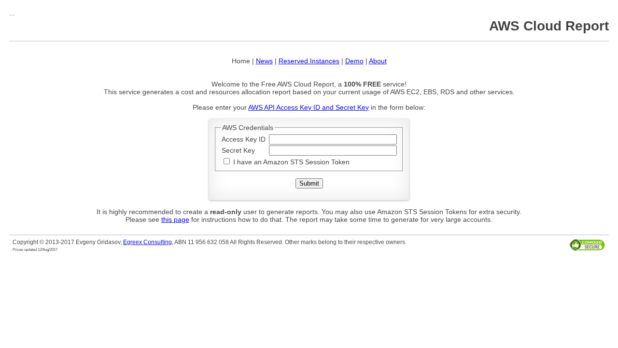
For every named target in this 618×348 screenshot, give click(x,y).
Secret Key (238, 150)
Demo (354, 61)
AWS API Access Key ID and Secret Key (308, 107)
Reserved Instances (309, 61)
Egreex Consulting (147, 242)
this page (175, 219)
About (378, 61)
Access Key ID (244, 139)
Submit (309, 183)
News (264, 61)
